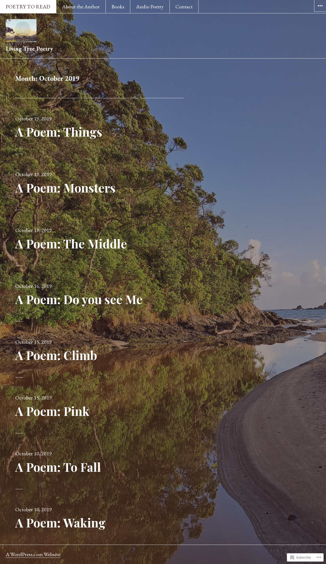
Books (117, 6)
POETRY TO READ (28, 6)
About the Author (81, 6)
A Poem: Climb (56, 355)
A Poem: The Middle (71, 244)
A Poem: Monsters (65, 188)
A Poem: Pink (52, 411)
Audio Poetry (150, 6)
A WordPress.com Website (33, 554)
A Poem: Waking (60, 523)
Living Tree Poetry (29, 48)
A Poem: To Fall (58, 467)
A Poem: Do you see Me (78, 299)
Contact (184, 6)
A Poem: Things (58, 132)
